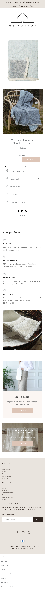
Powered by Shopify (28, 548)
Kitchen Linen (6, 476)
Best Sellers (5, 472)
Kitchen (3, 578)
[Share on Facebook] (18, 211)
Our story (5, 488)
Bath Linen (5, 478)
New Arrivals (6, 469)
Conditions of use (7, 497)
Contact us (22, 215)
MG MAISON (22, 546)
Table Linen (5, 474)
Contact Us (5, 499)
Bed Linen (4, 561)
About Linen (6, 490)
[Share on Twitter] (22, 211)
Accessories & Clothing (8, 587)
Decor (3, 570)
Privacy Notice (6, 495)
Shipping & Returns (8, 493)
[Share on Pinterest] (26, 211)
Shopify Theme (32, 546)
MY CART (28, 6)
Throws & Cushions (7, 574)
